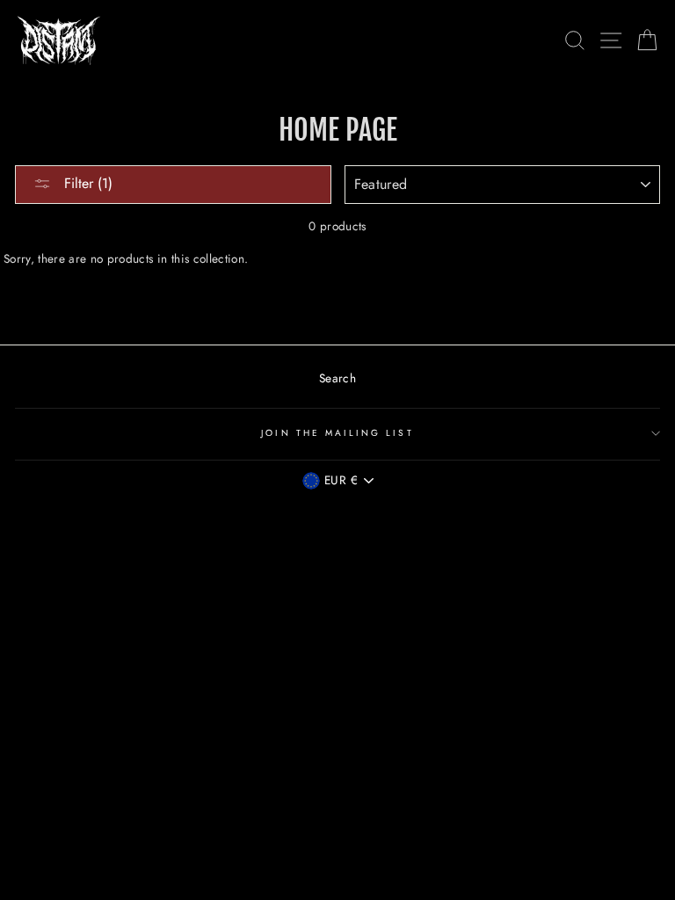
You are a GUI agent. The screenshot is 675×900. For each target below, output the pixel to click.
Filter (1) (86, 183)
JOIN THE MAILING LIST (337, 432)
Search (337, 378)
